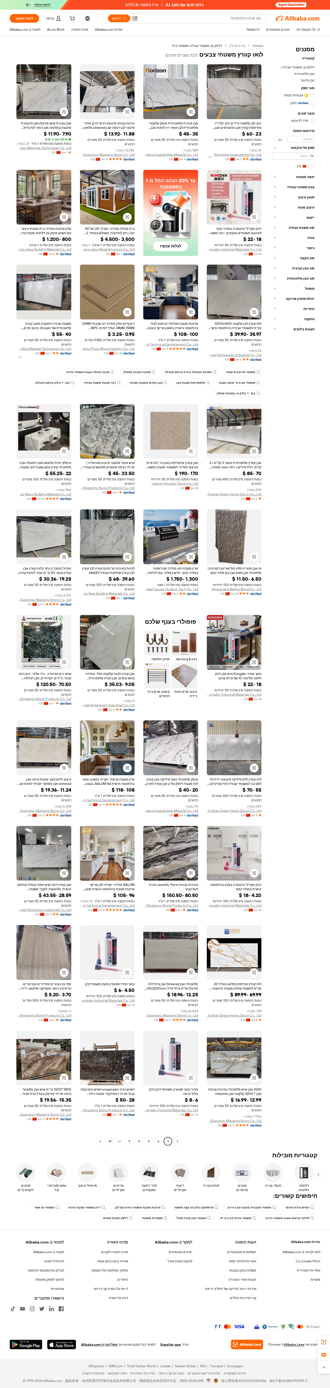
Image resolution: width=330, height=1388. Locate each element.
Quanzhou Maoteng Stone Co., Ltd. (109, 155)
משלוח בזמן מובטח (242, 1270)
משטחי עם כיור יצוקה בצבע (237, 382)
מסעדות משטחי (152, 1218)
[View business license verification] (208, 1380)
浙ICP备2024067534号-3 (288, 1381)
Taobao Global (184, 1366)
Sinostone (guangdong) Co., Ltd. (237, 155)
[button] (135, 18)
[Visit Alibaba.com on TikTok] (13, 1309)
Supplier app (170, 1344)
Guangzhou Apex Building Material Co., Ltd (43, 249)
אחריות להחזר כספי (242, 1261)
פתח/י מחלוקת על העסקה (109, 1270)
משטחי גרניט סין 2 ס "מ (235, 1218)
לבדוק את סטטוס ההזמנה (46, 1270)
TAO (203, 1366)
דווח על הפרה (118, 1298)
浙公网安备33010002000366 (243, 1381)
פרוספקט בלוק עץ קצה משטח (194, 1207)
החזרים (122, 1279)
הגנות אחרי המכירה (242, 1279)
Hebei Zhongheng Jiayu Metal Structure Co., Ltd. (107, 249)
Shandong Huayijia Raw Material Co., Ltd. (170, 155)
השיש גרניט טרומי (297, 1207)
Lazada (165, 1366)
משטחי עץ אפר (44, 1207)
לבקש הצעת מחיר (179, 1261)
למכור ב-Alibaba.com (48, 1252)
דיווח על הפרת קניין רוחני (110, 1289)
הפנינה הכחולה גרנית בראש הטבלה (188, 372)
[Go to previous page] (177, 1141)
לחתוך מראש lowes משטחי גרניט (287, 1218)
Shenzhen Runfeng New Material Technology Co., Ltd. (43, 349)
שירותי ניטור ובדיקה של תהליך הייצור (230, 1289)
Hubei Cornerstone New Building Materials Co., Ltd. (107, 593)
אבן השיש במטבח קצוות (146, 382)
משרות (315, 1279)
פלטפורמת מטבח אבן (190, 382)
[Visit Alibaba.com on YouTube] (22, 1309)
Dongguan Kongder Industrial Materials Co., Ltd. (234, 249)
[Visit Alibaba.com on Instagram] (32, 1309)
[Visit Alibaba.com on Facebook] (61, 1309)
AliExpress (96, 1366)
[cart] (71, 19)
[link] (323, 1342)
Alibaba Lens (294, 1344)
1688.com (115, 1366)
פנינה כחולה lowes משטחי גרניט (87, 372)
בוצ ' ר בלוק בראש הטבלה (52, 382)
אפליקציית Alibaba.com (99, 1344)
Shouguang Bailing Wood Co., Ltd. (236, 589)
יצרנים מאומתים (180, 1252)
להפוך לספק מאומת (50, 1279)
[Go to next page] (100, 1141)
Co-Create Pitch (308, 1261)
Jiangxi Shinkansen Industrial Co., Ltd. (234, 355)
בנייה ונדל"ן (237, 46)
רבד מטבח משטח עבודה (100, 382)
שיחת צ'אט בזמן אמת (112, 1261)
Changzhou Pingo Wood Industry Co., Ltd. (107, 349)
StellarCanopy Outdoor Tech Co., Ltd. (170, 589)
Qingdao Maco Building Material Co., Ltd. (43, 494)
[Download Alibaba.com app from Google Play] (26, 1344)
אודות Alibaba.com (305, 1242)
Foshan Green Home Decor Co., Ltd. (234, 494)
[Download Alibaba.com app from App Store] (61, 1344)
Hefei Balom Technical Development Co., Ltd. (170, 344)
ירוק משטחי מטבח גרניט (84, 1207)
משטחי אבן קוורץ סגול (191, 1218)
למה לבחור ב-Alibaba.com (301, 1252)
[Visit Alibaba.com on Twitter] (42, 1309)
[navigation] (293, 594)
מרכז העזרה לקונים (114, 1252)
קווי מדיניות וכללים (243, 1298)
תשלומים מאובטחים (241, 1252)
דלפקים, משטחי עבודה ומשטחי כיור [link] (197, 46)
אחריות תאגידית (308, 1270)
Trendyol (216, 1366)
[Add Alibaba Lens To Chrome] (247, 1344)
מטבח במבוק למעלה (137, 372)
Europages (235, 1366)
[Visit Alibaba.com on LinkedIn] (51, 1309)
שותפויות (57, 1289)
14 (109, 1141)
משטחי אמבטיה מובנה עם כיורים (249, 1207)
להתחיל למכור (54, 1261)
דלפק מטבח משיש (115, 1218)
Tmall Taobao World (141, 1366)
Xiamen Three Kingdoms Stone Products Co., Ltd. (107, 488)
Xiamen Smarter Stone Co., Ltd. (175, 483)
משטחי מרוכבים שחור (240, 372)
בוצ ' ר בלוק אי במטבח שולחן (236, 393)
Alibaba (257, 46)
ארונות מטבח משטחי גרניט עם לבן (137, 1207)
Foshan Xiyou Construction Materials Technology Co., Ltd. (43, 148)
